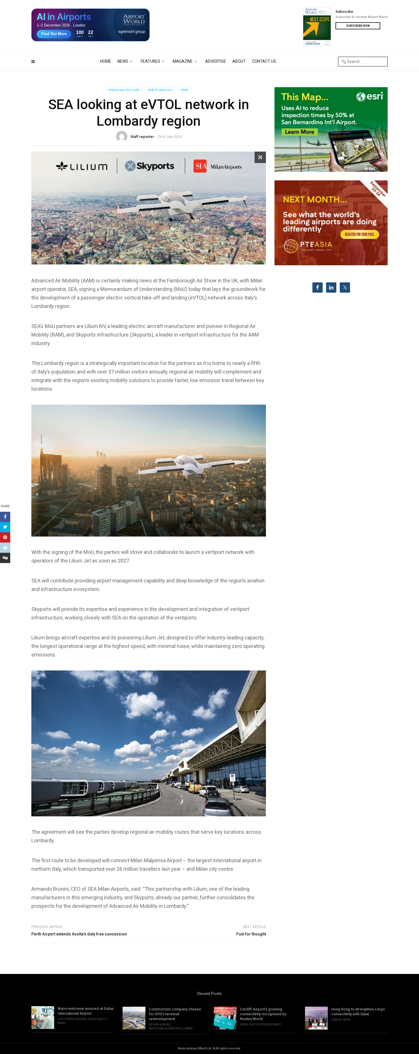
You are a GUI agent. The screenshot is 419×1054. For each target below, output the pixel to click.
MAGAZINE (183, 61)
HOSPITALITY (97, 1019)
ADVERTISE (215, 61)
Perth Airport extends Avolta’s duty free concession (79, 934)
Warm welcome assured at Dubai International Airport (85, 1011)
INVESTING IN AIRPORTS (166, 1028)
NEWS (122, 61)
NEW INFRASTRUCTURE (124, 90)
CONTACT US (264, 61)
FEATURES (150, 61)
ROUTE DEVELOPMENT (265, 1024)
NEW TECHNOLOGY (160, 90)
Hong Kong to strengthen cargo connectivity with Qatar (358, 1011)
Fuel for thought (251, 934)
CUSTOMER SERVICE (72, 1019)
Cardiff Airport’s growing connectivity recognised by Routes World (263, 1014)
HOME (105, 61)
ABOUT (239, 61)
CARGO (336, 1019)
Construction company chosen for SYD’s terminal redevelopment (175, 1014)
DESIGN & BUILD (160, 1024)
